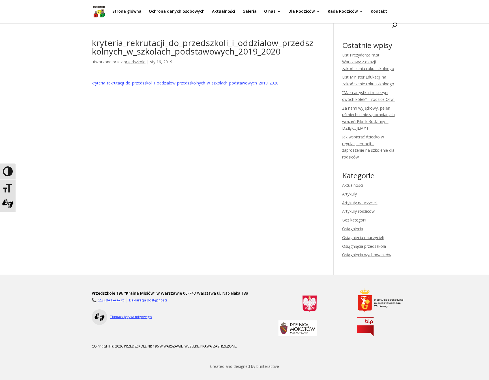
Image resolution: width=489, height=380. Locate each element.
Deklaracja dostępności (148, 300)
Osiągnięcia (352, 228)
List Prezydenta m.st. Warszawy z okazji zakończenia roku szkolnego (368, 61)
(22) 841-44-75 (111, 300)
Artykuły (349, 194)
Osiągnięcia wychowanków (366, 254)
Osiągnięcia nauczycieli (363, 237)
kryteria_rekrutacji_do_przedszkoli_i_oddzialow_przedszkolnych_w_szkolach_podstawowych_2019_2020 (185, 83)
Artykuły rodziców (358, 211)
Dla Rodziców (301, 11)
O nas (269, 11)
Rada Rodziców (343, 11)
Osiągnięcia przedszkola (364, 246)
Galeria (250, 11)
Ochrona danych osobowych (177, 11)
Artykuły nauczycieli (360, 202)
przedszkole (134, 61)
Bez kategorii (354, 220)
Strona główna (126, 11)
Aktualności (223, 11)
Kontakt (379, 11)
